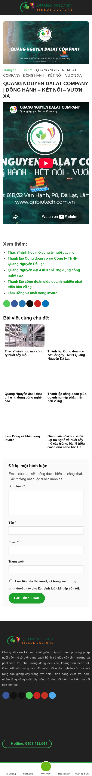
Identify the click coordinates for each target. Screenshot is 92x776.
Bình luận (17, 486)
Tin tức (27, 70)
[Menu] (8, 7)
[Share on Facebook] (14, 303)
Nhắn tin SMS (82, 774)
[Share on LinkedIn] (45, 303)
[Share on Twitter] (22, 303)
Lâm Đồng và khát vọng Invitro (33, 293)
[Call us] (29, 695)
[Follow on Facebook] (5, 695)
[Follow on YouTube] (44, 695)
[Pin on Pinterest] (37, 303)
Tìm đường (10, 774)
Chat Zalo (28, 774)
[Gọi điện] (46, 767)
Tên (12, 522)
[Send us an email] (21, 695)
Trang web (16, 561)
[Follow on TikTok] (13, 695)
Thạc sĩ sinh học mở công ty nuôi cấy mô (41, 252)
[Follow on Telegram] (52, 695)
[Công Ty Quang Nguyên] (46, 7)
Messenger (64, 774)
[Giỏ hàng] (85, 7)
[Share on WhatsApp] (6, 303)
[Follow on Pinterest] (36, 695)
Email (13, 542)
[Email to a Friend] (29, 303)
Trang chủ (10, 70)
